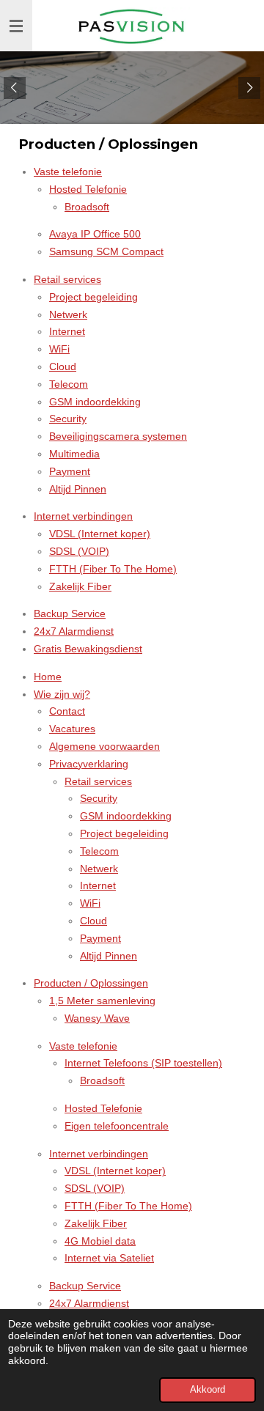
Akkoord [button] (207, 1390)
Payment (69, 471)
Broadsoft (87, 207)
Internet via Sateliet (109, 1258)
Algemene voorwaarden (104, 746)
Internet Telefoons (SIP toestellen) (143, 1063)
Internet (67, 331)
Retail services (67, 279)
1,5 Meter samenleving (102, 1000)
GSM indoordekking (95, 402)
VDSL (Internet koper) (99, 533)
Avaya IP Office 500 (95, 234)
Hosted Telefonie (88, 189)
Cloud (62, 366)
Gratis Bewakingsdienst (88, 649)
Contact (67, 711)
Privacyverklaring (88, 764)
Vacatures (72, 728)
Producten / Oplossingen (91, 983)
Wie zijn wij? (62, 694)
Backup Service (70, 613)
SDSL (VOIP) (79, 551)
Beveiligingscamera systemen (118, 436)
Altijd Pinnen (77, 489)
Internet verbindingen (83, 516)
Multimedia (74, 454)
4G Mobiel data (100, 1241)
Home (48, 676)
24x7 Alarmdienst (74, 631)
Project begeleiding (93, 297)
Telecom (68, 384)
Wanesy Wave (97, 1018)
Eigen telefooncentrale (117, 1126)
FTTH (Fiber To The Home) (113, 569)
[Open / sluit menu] (16, 25)
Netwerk (68, 314)
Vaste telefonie (68, 171)
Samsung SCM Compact (106, 251)
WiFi (59, 349)
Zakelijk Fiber (80, 586)
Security (68, 418)
